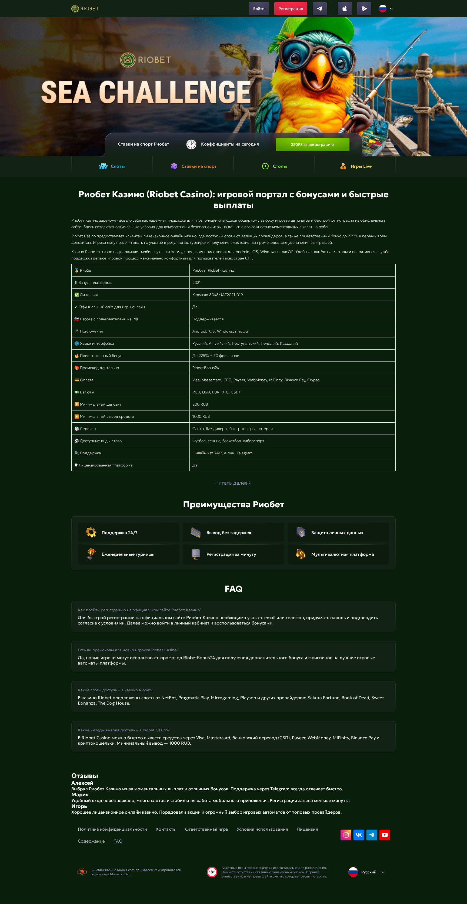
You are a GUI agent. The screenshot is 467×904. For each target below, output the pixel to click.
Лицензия (307, 829)
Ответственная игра (206, 829)
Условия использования (262, 829)
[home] (85, 8)
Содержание (91, 841)
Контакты (166, 829)
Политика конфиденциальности (112, 829)
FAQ (118, 841)
